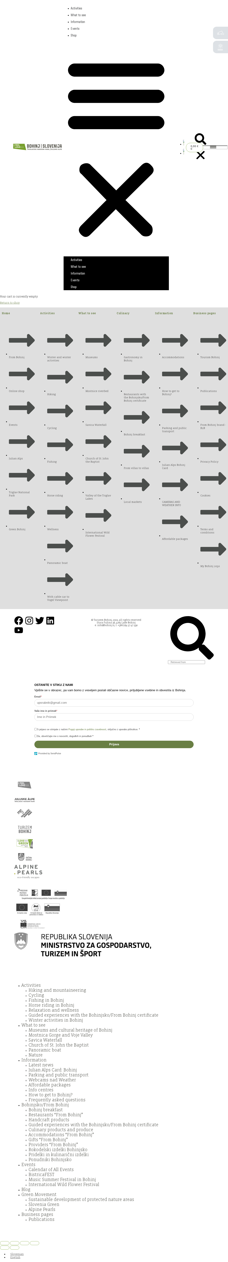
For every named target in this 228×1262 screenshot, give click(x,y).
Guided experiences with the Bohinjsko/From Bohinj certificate (93, 1015)
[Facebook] (18, 620)
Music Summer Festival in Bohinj (62, 1179)
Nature (35, 1055)
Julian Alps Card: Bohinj (52, 1070)
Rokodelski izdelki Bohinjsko (57, 1149)
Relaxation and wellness (53, 1010)
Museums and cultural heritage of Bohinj (70, 1030)
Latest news (40, 1065)
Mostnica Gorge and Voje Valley (60, 1035)
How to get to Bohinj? (50, 1094)
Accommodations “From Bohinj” (61, 1134)
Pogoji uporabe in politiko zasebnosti (87, 729)
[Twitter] (39, 620)
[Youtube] (18, 630)
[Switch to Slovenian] (183, 144)
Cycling (36, 995)
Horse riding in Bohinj (51, 1005)
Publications (41, 1219)
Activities (76, 8)
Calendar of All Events (51, 1169)
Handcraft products (48, 1119)
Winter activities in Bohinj (55, 1020)
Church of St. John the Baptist (58, 1045)
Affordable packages (49, 1084)
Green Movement (38, 1194)
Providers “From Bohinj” (53, 1144)
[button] (116, 147)
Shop (74, 35)
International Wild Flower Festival (63, 1184)
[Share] (24, 1243)
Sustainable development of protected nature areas (81, 1199)
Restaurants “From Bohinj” (55, 1114)
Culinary (123, 313)
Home (6, 313)
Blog (25, 1189)
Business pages (204, 313)
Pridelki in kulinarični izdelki (58, 1154)
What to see (78, 15)
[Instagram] (29, 620)
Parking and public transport (58, 1075)
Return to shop (10, 302)
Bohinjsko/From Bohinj (45, 1104)
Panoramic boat (44, 1050)
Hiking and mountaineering (57, 990)
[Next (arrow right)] (14, 1248)
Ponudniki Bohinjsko (50, 1159)
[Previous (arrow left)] (4, 1248)
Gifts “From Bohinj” (48, 1139)
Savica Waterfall (45, 1040)
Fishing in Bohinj (46, 1000)
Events (75, 28)
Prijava (114, 744)
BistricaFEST (41, 1174)
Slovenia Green (43, 1204)
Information (78, 22)
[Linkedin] (50, 620)
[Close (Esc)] (34, 1243)
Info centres (40, 1089)
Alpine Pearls (41, 1209)
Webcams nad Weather (52, 1079)
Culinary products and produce (60, 1129)
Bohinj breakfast (45, 1109)
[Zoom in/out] (4, 1243)
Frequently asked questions (57, 1099)
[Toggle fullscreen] (14, 1243)
